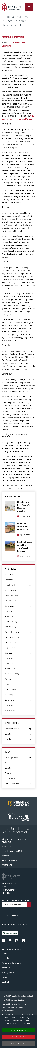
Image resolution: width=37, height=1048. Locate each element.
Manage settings (19, 1043)
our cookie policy (24, 1023)
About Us (6, 967)
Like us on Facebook (3, 940)
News (4, 977)
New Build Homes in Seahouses (14, 1004)
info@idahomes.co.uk (17, 924)
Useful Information (13, 37)
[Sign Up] (29, 905)
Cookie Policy (7, 982)
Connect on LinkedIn (16, 940)
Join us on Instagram (10, 940)
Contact (5, 953)
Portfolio (5, 958)
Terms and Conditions (11, 963)
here (28, 488)
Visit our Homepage (13, 7)
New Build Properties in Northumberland (17, 996)
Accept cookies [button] (18, 1030)
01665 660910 (12, 915)
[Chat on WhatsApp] (10, 933)
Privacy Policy (8, 972)
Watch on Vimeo (23, 940)
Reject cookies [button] (19, 1037)
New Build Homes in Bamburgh (14, 1000)
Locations (6, 46)
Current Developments (11, 949)
